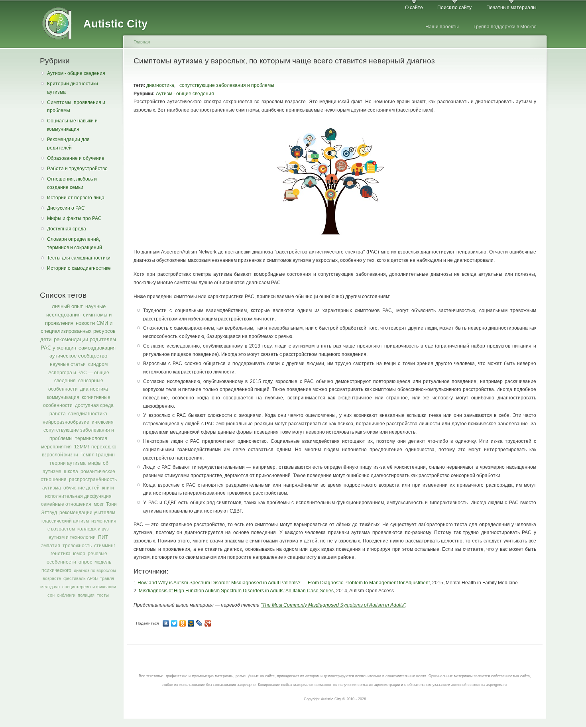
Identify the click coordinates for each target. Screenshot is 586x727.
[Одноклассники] (183, 623)
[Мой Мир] (191, 623)
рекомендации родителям (85, 339)
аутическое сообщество (78, 356)
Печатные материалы (511, 7)
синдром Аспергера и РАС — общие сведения (78, 372)
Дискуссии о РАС (66, 208)
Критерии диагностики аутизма (72, 88)
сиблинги (66, 595)
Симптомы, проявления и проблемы (76, 107)
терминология (91, 438)
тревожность (77, 545)
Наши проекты (442, 26)
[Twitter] (174, 623)
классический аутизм (65, 521)
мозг (99, 504)
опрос (85, 562)
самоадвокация (97, 348)
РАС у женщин (58, 348)
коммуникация (63, 397)
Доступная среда (66, 229)
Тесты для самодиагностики (78, 258)
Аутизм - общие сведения (76, 73)
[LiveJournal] (199, 623)
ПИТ (103, 537)
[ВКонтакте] (166, 623)
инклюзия (103, 422)
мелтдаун (50, 586)
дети (45, 339)
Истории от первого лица (75, 197)
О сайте (414, 7)
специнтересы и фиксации (89, 586)
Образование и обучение (75, 158)
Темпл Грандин (98, 454)
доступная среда (94, 405)
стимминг (104, 545)
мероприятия (56, 447)
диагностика (94, 389)
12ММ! (81, 447)
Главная (142, 41)
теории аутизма (67, 463)
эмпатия (50, 545)
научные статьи (68, 364)
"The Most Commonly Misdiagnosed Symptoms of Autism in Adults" (333, 605)
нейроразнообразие (66, 422)
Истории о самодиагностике (79, 268)
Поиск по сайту (454, 7)
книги (108, 487)
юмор (79, 553)
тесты (103, 595)
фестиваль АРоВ (80, 578)
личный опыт (67, 306)
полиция (86, 595)
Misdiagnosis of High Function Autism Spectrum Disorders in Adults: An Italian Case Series (236, 590)
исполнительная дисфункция (78, 496)
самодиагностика (87, 414)
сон (51, 595)
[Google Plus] (208, 623)
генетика (61, 553)
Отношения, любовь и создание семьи (72, 183)
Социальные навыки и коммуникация (72, 125)
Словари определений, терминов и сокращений (74, 243)
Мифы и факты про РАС (74, 218)
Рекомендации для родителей (68, 144)
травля (107, 578)
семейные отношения (66, 504)
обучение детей (81, 487)
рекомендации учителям (87, 512)
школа (71, 471)
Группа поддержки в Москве (505, 26)
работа (57, 414)
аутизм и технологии (72, 537)
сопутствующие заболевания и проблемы (226, 85)
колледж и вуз (93, 529)
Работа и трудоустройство (77, 168)
